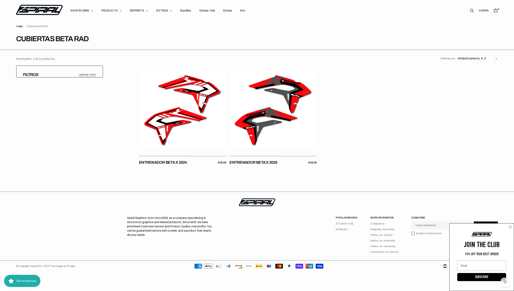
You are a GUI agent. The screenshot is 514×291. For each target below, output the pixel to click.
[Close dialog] (510, 227)
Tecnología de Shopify (62, 266)
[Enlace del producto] (182, 109)
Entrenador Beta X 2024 (163, 162)
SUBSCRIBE (481, 277)
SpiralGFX (36, 266)
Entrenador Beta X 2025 (253, 162)
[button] (484, 10)
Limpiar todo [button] (87, 74)
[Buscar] (472, 10)
